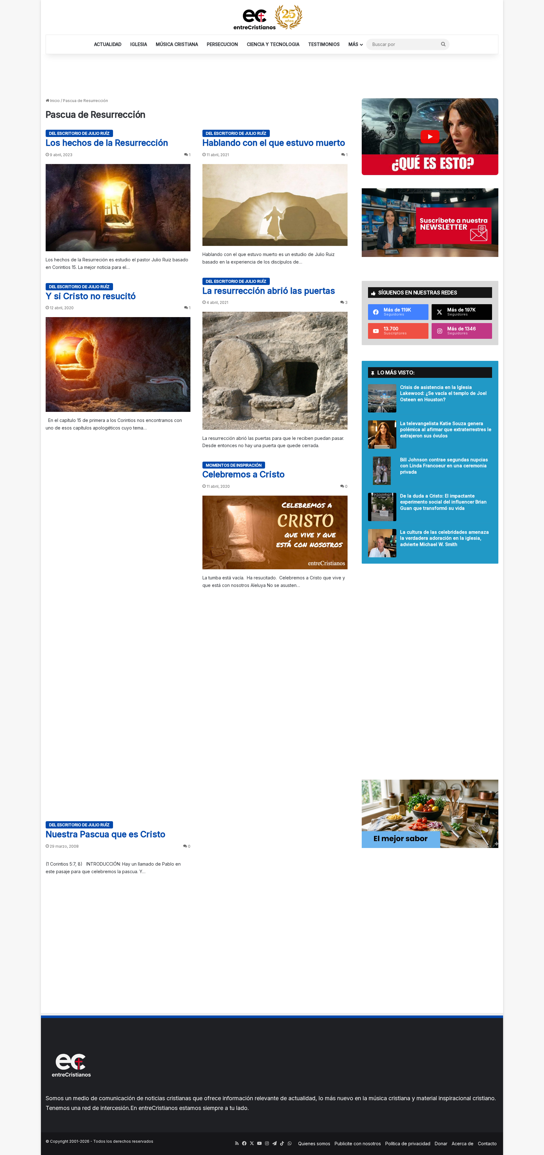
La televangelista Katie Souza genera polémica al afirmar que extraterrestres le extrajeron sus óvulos (445, 429)
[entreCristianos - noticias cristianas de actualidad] (272, 17)
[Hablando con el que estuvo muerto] (274, 205)
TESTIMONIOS (324, 44)
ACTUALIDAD (108, 44)
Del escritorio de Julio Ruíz (79, 133)
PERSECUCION (222, 44)
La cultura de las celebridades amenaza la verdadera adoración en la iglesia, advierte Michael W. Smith (444, 538)
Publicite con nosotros (358, 1143)
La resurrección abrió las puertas (268, 291)
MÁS (353, 44)
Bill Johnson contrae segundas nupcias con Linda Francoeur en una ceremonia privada (444, 466)
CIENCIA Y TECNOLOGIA (273, 44)
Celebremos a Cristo (243, 474)
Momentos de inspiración (234, 465)
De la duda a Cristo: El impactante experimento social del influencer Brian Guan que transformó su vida (443, 502)
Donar (441, 1143)
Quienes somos (314, 1143)
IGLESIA (138, 44)
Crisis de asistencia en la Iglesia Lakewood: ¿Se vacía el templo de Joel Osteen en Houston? (443, 393)
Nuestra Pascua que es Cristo (105, 834)
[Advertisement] (272, 74)
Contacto (487, 1143)
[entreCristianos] (71, 1090)
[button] (430, 136)
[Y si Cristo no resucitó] (118, 364)
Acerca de (462, 1143)
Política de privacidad (407, 1143)
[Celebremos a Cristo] (274, 532)
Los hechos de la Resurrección (107, 143)
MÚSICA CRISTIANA (177, 44)
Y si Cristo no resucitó (91, 296)
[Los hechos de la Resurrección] (118, 207)
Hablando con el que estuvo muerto (273, 143)
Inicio (54, 100)
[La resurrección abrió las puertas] (274, 371)
